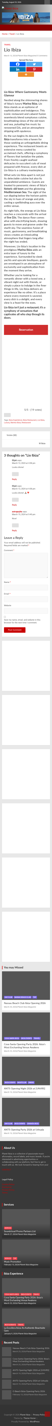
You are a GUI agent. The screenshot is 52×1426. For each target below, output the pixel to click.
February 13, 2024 (11, 1265)
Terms (5, 1193)
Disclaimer (7, 1187)
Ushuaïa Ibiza (33, 1124)
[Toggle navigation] (5, 28)
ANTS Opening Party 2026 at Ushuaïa (24, 1130)
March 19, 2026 (10, 1092)
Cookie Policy (8, 1184)
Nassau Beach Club (23, 997)
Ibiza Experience (15, 420)
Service (8, 1228)
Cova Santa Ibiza (12, 1038)
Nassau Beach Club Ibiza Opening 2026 (25, 1003)
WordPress (35, 1421)
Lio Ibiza (40, 420)
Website (7, 605)
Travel (7, 45)
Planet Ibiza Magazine (27, 56)
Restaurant (26, 422)
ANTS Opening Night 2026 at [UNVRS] (24, 1089)
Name (7, 582)
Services (9, 1204)
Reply (14, 479)
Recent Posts (11, 1342)
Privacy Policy (8, 1190)
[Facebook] (18, 64)
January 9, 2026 (10, 1334)
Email (7, 594)
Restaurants (10, 1325)
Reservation (26, 330)
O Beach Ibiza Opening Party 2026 (29, 1391)
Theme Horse (29, 1418)
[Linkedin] (18, 69)
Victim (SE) (12, 435)
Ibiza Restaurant (30, 420)
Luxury (7, 422)
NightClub (21, 1082)
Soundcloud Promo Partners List (20, 1231)
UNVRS (31, 1082)
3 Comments (42, 56)
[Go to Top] (47, 1414)
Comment (9, 550)
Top (34, 997)
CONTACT (6, 1170)
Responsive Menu (47, 2)
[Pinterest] (34, 69)
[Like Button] (7, 415)
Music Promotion (12, 1262)
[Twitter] (34, 64)
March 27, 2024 (10, 1234)
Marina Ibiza (16, 422)
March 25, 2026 (10, 1007)
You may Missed (13, 967)
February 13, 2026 (20, 1394)
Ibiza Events (26, 1038)
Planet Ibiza (25, 1415)
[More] (26, 74)
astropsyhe (17, 511)
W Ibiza (42, 443)
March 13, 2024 (10, 56)
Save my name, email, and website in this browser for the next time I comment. (22, 621)
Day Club (8, 997)
